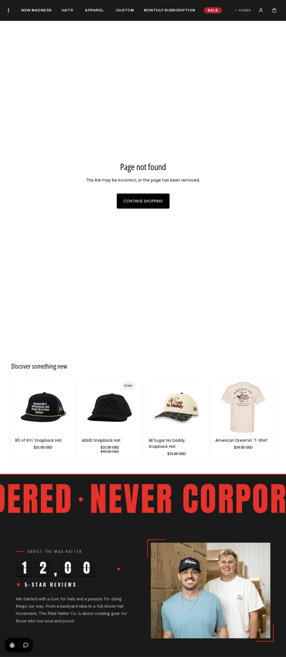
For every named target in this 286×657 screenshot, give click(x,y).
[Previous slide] (221, 407)
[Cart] (274, 10)
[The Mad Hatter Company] (8, 10)
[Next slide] (265, 407)
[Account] (261, 10)
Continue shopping (143, 201)
